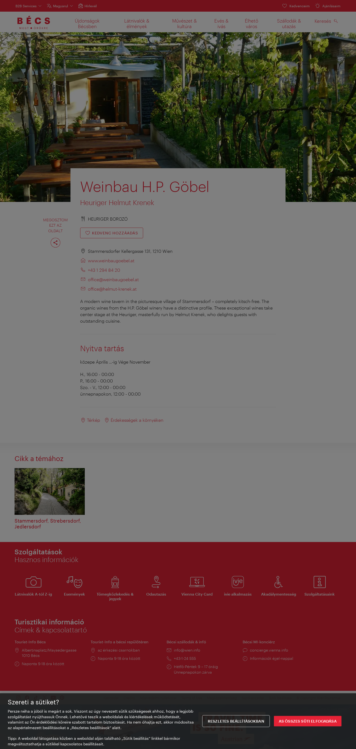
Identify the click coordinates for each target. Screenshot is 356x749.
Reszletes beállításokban (236, 721)
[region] (178, 721)
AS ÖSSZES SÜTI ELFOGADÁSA (308, 721)
